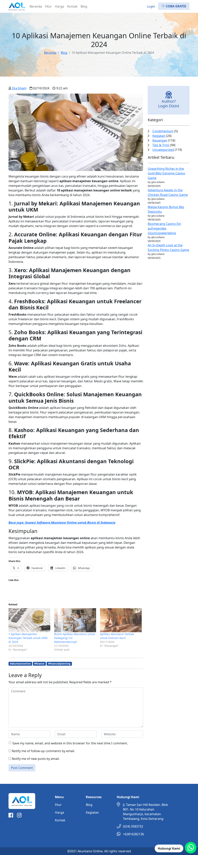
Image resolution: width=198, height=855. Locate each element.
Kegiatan (158, 136)
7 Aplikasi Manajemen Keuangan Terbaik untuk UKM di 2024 (28, 638)
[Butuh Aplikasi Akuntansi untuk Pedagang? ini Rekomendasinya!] (75, 620)
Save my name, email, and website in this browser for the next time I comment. (70, 743)
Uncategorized (163, 150)
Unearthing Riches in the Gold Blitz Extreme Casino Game (166, 173)
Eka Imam (19, 88)
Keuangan (159, 140)
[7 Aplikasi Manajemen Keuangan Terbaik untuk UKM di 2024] (29, 620)
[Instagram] (19, 816)
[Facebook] (11, 816)
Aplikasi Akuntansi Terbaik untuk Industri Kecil (117, 636)
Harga (59, 6)
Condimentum (162, 131)
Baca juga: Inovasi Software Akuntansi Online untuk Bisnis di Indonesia (62, 522)
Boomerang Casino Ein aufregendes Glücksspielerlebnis (164, 228)
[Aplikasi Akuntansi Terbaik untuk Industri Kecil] (121, 620)
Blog (84, 6)
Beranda (36, 6)
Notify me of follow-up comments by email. (43, 751)
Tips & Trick (160, 145)
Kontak (72, 6)
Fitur (48, 6)
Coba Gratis (175, 6)
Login (151, 6)
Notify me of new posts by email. (36, 759)
